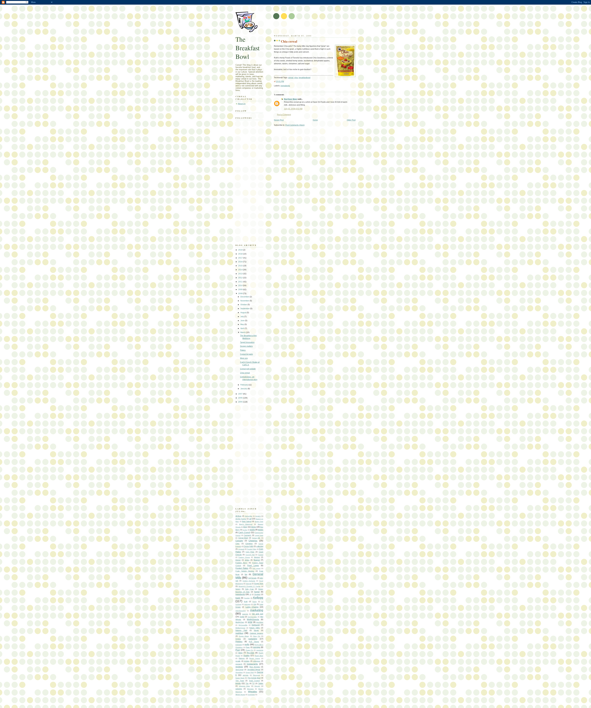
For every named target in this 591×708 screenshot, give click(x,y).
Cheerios (253, 540)
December (245, 297)
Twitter (260, 683)
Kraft (245, 601)
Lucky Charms (251, 607)
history (238, 589)
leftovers (247, 604)
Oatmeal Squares (256, 633)
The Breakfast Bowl (247, 48)
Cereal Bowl (243, 538)
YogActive (251, 694)
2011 (240, 282)
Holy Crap (249, 589)
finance (257, 560)
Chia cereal (289, 41)
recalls (237, 661)
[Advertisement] (310, 27)
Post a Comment (284, 115)
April (242, 328)
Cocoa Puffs (248, 546)
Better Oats (259, 521)
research (238, 664)
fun (246, 574)
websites (238, 689)
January (244, 389)
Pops (248, 647)
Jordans (257, 594)
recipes (246, 661)
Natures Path (241, 630)
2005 (240, 402)
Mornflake (259, 622)
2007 (240, 394)
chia (296, 78)
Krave (255, 601)
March (243, 332)
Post (237, 650)
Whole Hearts (240, 694)
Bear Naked (246, 521)
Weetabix (250, 689)
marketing (256, 610)
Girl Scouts (252, 578)
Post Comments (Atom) (295, 125)
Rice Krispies (254, 667)
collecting (259, 546)
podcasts (238, 644)
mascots (245, 614)
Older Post (351, 120)
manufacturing (240, 610)
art (250, 519)
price (240, 653)
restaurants (252, 664)
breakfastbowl (304, 78)
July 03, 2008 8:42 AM (293, 109)
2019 (240, 250)
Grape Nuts (258, 583)
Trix (247, 683)
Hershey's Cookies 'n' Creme (249, 586)
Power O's (249, 650)
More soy (244, 358)
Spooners (256, 675)
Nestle (256, 630)
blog (245, 527)
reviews (239, 666)
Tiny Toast (239, 681)
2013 (240, 274)
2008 (240, 293)
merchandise (252, 617)
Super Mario (239, 678)
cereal (290, 78)
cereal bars (259, 535)
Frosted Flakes (241, 568)
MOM (250, 622)
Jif (250, 594)
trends (238, 683)
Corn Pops (250, 552)
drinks (247, 560)
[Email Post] (290, 86)
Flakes (243, 350)
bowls (252, 530)
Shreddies (239, 672)
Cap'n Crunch (244, 532)
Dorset (238, 560)
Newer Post (279, 120)
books (245, 530)
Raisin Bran (259, 656)
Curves (260, 555)
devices (257, 557)
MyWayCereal (240, 628)
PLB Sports (254, 642)
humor (257, 592)
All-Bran (238, 516)
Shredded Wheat (253, 670)
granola (248, 583)
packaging (252, 639)
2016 (240, 262)
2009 (240, 289)
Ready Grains (254, 658)
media (242, 617)
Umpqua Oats (244, 686)
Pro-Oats (250, 653)
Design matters (246, 346)
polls (247, 644)
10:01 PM (280, 81)
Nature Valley (254, 628)
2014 (240, 270)
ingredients (285, 86)
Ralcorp (242, 658)
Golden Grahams (249, 581)
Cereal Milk (256, 538)
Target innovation (247, 342)
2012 (240, 278)
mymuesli (256, 625)
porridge (256, 647)
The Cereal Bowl (254, 678)
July (242, 317)
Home (315, 120)
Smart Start (250, 672)
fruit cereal (256, 568)
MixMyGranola (253, 619)
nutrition (239, 633)
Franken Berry (241, 563)
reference (256, 661)
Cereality (239, 541)
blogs (253, 527)
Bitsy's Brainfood (245, 524)
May (242, 324)
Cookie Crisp (251, 549)
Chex (237, 543)
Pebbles (238, 642)
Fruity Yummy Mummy (244, 571)
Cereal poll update (248, 369)
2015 (240, 266)
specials (245, 675)
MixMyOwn (239, 622)
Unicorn (257, 686)
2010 (240, 285)
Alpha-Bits (248, 516)
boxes (260, 530)
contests (241, 549)
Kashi (237, 598)
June (242, 320)
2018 (240, 254)
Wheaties (252, 691)
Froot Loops (253, 565)
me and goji (257, 614)
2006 (240, 398)
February (244, 385)
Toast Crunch (254, 681)
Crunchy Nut (250, 555)
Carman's (247, 535)
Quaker (246, 656)
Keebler (247, 598)
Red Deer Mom (290, 99)
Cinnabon (249, 543)
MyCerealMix (243, 625)
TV (253, 683)
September (245, 309)
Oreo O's (256, 636)
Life (254, 604)
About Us (241, 104)
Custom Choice (244, 557)
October (243, 305)
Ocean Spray (244, 636)
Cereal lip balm (246, 354)
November (245, 301)
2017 (240, 258)
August (243, 313)
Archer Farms (240, 519)
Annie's (258, 516)
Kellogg (258, 597)
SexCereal (239, 670)
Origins (238, 639)
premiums (259, 650)
